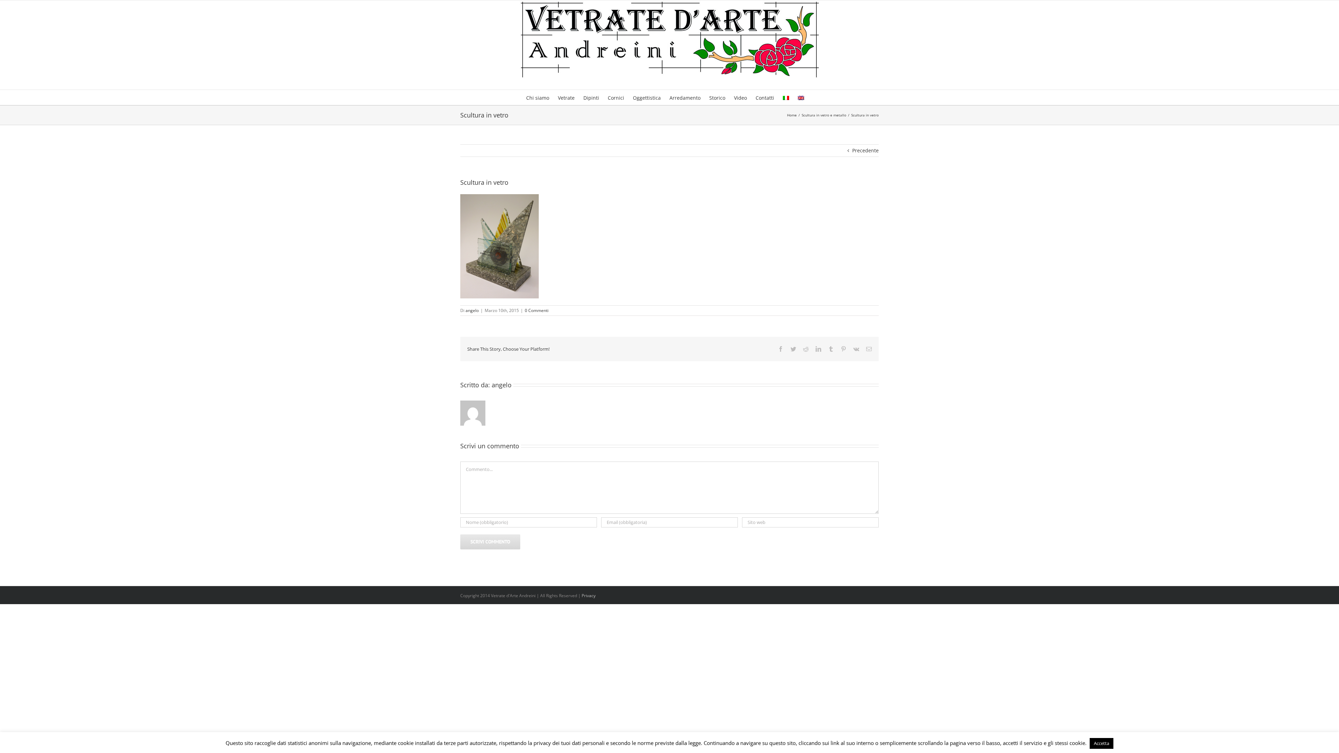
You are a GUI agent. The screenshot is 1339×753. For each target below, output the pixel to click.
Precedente (865, 150)
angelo (472, 310)
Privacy (589, 596)
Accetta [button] (1101, 743)
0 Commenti (537, 310)
